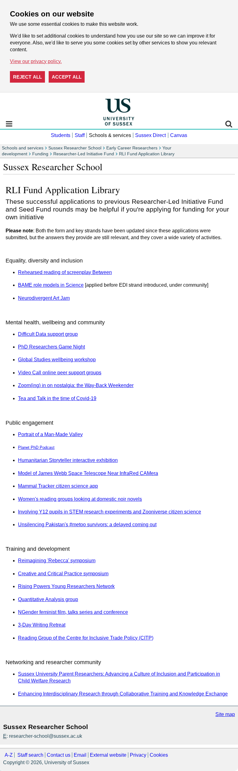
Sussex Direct (150, 135)
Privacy (138, 755)
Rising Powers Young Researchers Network (66, 586)
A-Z (9, 755)
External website (108, 755)
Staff (80, 135)
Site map (225, 714)
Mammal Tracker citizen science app (58, 486)
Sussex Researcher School (74, 148)
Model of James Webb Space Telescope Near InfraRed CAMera (88, 473)
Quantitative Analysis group (48, 599)
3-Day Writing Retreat (41, 624)
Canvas (178, 135)
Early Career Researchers (131, 148)
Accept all (67, 77)
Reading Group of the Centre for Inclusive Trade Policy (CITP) (85, 638)
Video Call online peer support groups (59, 372)
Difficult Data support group (48, 334)
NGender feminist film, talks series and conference (73, 612)
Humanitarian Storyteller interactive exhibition (68, 460)
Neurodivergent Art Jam (44, 298)
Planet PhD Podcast (36, 447)
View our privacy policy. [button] (36, 61)
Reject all (27, 77)
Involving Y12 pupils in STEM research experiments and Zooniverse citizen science (109, 511)
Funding (40, 154)
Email (80, 755)
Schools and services (22, 148)
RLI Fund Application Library (146, 154)
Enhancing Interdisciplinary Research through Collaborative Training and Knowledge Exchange (123, 693)
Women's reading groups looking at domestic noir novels (80, 499)
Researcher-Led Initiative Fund (83, 154)
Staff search (30, 755)
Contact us (58, 755)
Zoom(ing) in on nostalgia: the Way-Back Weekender (76, 385)
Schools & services (110, 135)
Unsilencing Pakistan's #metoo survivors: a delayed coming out (87, 524)
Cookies (159, 755)
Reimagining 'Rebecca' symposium (56, 560)
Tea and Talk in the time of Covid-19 (57, 398)
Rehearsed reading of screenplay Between (65, 272)
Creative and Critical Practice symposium (63, 573)
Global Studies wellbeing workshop (57, 359)
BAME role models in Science (51, 285)
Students (60, 135)
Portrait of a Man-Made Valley (50, 434)
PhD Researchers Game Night (51, 346)
